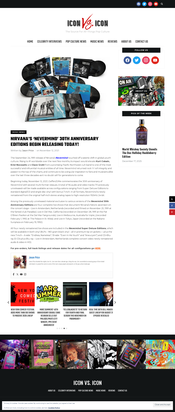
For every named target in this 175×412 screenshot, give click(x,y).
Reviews (112, 41)
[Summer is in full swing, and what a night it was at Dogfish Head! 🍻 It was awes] (43, 354)
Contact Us (141, 41)
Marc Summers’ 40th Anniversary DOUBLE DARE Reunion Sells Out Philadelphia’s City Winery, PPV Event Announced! (22, 317)
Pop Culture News (76, 41)
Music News (97, 41)
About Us (126, 41)
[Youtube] (21, 274)
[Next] (115, 302)
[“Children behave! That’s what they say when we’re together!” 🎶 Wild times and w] (73, 354)
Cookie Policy (54, 408)
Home (30, 41)
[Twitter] (17, 274)
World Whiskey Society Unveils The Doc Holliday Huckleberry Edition (139, 152)
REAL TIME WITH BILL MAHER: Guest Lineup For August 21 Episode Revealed (75, 313)
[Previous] (8, 302)
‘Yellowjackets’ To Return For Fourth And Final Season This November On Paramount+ (49, 314)
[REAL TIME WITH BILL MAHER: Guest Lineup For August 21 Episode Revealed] (75, 284)
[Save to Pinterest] (172, 212)
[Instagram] (25, 274)
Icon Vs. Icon (87, 382)
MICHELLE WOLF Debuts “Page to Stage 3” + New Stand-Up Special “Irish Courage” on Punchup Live (101, 314)
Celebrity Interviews (49, 41)
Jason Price (28, 150)
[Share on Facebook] (172, 206)
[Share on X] (172, 199)
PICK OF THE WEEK (141, 113)
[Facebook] (13, 274)
